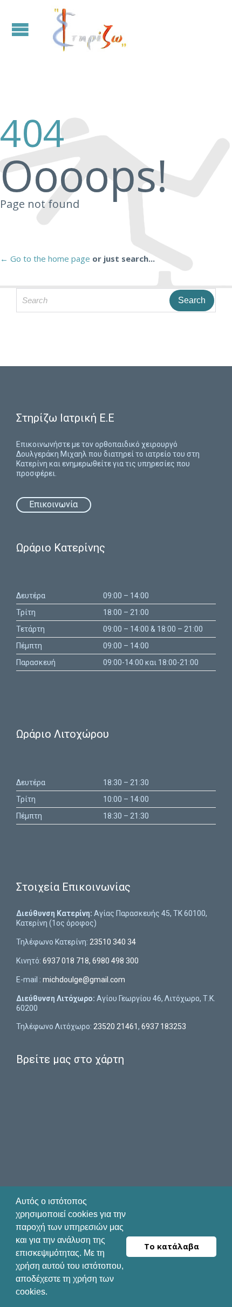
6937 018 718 (66, 960)
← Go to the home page (45, 258)
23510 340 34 (113, 942)
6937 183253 (163, 1026)
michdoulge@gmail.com (84, 979)
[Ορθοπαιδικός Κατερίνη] (88, 29)
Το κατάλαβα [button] (171, 1246)
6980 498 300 (115, 960)
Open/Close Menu (21, 29)
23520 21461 (115, 1026)
